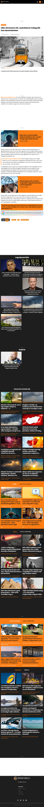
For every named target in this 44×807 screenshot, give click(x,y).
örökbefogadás (16, 576)
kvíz (2, 506)
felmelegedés (27, 479)
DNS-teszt (3, 576)
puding (16, 692)
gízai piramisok (9, 597)
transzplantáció (26, 553)
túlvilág (24, 576)
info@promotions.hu (22, 782)
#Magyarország (5, 714)
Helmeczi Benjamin (16, 34)
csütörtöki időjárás (15, 455)
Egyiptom (3, 597)
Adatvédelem (20, 792)
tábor (34, 643)
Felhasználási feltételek (22, 788)
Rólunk (19, 790)
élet (27, 576)
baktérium (3, 693)
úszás (36, 736)
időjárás (14, 219)
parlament (32, 693)
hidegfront (39, 411)
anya (36, 553)
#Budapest (25, 692)
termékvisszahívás (7, 692)
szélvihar (24, 412)
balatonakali (39, 643)
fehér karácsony (24, 219)
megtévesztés (4, 738)
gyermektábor (28, 643)
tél (18, 219)
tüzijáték (14, 457)
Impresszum (20, 791)
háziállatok (29, 597)
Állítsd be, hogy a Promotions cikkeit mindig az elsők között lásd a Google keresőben (24, 212)
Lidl (1, 692)
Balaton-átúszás (31, 736)
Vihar (16, 433)
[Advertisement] (22, 85)
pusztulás (35, 665)
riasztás (14, 435)
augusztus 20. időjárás (6, 457)
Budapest (5, 506)
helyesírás (27, 506)
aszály (8, 665)
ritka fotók (16, 597)
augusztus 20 (36, 692)
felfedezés (28, 598)
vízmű (31, 665)
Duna (2, 716)
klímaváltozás (6, 412)
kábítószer (25, 716)
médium (34, 576)
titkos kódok (8, 643)
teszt (31, 506)
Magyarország (38, 457)
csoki (13, 692)
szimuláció (35, 597)
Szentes (27, 665)
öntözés (18, 714)
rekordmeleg (31, 457)
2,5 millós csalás (14, 736)
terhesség (31, 555)
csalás (8, 736)
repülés (2, 643)
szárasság (13, 665)
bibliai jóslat (9, 553)
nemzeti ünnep (26, 693)
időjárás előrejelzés (10, 411)
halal (30, 576)
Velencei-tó (4, 665)
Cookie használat (21, 794)
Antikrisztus (15, 553)
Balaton (24, 736)
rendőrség (25, 714)
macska (24, 597)
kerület (9, 506)
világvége (3, 553)
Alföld (14, 714)
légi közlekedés (4, 644)
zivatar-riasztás (5, 479)
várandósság (25, 555)
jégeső (2, 435)
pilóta (12, 643)
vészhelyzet (17, 643)
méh (31, 553)
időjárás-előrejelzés (32, 411)
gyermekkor (9, 576)
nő (33, 553)
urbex (23, 643)
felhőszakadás (8, 435)
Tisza (5, 716)
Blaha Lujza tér (31, 714)
